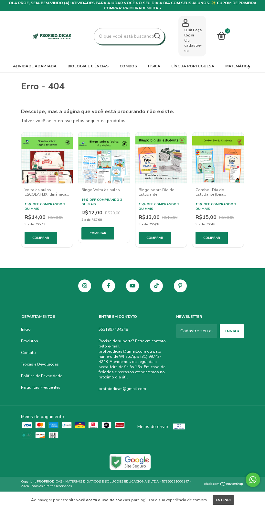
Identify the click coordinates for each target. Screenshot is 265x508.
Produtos (29, 341)
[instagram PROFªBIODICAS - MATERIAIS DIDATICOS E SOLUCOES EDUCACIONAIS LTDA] (84, 285)
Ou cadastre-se (193, 45)
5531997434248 (113, 329)
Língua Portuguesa (192, 66)
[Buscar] (157, 36)
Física (154, 66)
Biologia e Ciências (88, 66)
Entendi (223, 500)
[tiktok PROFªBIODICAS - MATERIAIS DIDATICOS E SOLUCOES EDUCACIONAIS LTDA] (156, 285)
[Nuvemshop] (224, 485)
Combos (128, 66)
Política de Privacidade (41, 375)
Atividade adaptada (35, 66)
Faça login (193, 32)
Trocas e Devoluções (40, 364)
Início (26, 329)
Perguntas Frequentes (40, 387)
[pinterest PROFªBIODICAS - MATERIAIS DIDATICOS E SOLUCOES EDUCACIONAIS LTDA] (180, 285)
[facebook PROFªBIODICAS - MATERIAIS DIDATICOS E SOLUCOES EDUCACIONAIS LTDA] (108, 285)
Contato (28, 352)
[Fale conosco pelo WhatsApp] (253, 480)
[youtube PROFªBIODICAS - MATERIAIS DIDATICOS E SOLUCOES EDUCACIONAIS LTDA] (132, 285)
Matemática (237, 66)
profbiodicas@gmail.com (122, 388)
